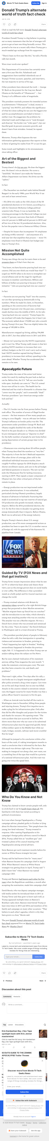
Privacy (28, 1123)
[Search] (45, 1024)
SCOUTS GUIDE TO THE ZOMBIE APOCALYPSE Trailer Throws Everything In (17, 1055)
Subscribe (35, 3)
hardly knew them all (30, 808)
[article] (24, 1039)
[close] (42, 1061)
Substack (13, 1136)
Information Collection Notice (29, 1108)
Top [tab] (4, 1025)
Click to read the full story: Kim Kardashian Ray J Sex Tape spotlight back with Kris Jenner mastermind (18, 1040)
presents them (8, 262)
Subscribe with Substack (26, 1100)
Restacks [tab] (17, 997)
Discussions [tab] (19, 1025)
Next (41, 981)
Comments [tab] (7, 997)
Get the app (35, 1131)
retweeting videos (9, 605)
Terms (35, 1123)
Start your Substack (18, 1131)
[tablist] (12, 996)
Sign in (44, 3)
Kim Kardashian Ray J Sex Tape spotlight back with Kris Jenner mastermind (17, 1034)
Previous (9, 981)
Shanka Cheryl (16, 926)
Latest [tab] (10, 1025)
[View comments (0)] (9, 24)
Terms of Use (35, 1106)
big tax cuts (22, 167)
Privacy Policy (24, 1110)
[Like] (4, 24)
